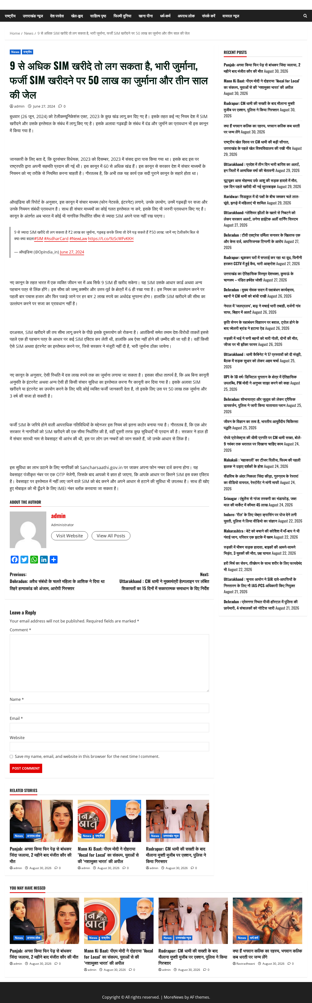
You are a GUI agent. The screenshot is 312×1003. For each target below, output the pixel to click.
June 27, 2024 (72, 252)
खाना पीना (146, 16)
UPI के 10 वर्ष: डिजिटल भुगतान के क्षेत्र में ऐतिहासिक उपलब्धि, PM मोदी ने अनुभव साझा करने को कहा (260, 380)
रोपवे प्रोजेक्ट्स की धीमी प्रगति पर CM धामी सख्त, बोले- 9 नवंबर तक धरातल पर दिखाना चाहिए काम (263, 441)
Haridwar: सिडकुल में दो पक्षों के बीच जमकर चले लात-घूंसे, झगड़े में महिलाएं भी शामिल (261, 199)
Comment (20, 629)
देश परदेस (57, 16)
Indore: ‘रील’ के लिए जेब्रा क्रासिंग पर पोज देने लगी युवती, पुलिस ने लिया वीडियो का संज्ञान (260, 518)
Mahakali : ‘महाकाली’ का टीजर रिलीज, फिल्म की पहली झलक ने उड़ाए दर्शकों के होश (262, 463)
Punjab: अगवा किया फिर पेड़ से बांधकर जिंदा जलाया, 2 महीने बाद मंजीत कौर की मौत (40, 854)
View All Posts (111, 536)
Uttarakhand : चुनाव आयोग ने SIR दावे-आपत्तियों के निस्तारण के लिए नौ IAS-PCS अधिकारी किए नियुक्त (260, 582)
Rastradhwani (245, 964)
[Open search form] (305, 15)
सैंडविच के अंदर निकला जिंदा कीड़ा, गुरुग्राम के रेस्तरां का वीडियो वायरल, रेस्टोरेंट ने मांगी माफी (261, 479)
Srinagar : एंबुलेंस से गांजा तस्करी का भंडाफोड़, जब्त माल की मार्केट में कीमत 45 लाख (260, 502)
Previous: (57, 581)
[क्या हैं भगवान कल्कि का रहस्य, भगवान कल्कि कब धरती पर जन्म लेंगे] (267, 921)
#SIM (38, 238)
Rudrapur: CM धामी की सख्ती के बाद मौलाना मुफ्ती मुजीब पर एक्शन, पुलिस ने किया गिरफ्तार (176, 854)
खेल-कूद (77, 16)
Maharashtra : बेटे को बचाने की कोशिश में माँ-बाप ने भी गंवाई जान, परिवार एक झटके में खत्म (262, 534)
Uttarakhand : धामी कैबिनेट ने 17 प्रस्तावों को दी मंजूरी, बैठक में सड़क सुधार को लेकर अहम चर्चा (263, 357)
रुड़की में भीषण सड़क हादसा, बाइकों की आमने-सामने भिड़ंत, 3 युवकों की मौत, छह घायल (259, 550)
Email (16, 718)
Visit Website (69, 536)
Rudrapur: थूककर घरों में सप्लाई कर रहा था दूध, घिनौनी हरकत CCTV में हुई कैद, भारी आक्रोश (263, 260)
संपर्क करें (208, 16)
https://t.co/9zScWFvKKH (111, 238)
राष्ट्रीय (10, 16)
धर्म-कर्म (165, 16)
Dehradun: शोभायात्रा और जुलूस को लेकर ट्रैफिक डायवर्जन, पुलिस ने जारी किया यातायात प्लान (259, 402)
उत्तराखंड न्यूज (33, 16)
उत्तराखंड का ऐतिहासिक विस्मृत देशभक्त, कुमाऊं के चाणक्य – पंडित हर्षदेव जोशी (258, 277)
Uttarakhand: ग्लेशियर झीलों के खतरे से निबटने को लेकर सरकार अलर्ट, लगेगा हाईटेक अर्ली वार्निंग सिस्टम (261, 216)
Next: (164, 581)
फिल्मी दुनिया (122, 16)
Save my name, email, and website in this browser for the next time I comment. (87, 756)
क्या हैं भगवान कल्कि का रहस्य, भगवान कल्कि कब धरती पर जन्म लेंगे (267, 953)
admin (19, 106)
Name (17, 699)
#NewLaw (78, 238)
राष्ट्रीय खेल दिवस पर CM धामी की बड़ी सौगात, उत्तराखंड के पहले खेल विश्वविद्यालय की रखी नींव (257, 145)
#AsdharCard (56, 238)
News (15, 52)
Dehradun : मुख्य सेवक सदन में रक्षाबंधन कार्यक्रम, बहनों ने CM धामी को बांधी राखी (259, 293)
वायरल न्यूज (231, 16)
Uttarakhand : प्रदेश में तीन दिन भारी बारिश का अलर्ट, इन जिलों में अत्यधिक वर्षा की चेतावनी (262, 167)
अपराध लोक (186, 16)
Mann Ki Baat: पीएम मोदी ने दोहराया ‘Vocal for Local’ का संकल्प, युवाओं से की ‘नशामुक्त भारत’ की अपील (108, 854)
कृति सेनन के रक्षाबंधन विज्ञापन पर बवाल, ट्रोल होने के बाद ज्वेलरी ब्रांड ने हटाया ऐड (261, 325)
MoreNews (174, 997)
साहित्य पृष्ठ (98, 16)
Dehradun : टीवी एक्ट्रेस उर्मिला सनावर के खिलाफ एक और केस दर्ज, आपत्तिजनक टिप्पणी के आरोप (262, 238)
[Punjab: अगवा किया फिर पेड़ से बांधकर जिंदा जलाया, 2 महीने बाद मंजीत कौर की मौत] (41, 821)
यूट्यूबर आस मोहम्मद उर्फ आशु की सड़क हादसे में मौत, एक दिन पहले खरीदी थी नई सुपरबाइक (260, 183)
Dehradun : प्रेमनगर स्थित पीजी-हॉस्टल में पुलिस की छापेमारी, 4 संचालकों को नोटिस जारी (261, 605)
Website (17, 737)
